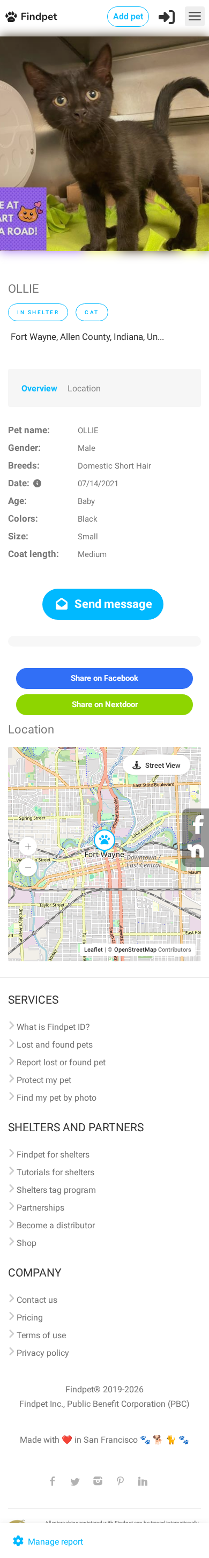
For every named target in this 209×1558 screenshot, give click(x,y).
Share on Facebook (104, 678)
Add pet (128, 16)
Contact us (37, 1300)
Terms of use (41, 1335)
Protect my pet (44, 1080)
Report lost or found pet (61, 1062)
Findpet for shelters (53, 1154)
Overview (39, 388)
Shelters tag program (56, 1190)
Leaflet (93, 949)
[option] (104, 143)
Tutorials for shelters (55, 1172)
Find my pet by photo (56, 1098)
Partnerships (40, 1208)
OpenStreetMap (135, 949)
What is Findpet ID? (53, 1027)
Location (84, 388)
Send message (112, 604)
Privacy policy (43, 1353)
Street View (163, 765)
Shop (26, 1243)
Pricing (30, 1317)
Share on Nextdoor (105, 704)
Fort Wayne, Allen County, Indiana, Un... (87, 336)
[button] (97, 830)
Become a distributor (56, 1225)
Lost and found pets (55, 1045)
